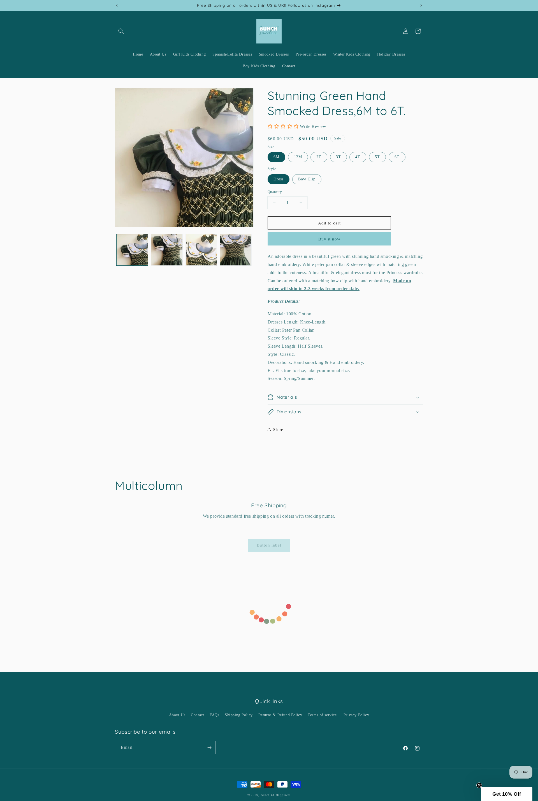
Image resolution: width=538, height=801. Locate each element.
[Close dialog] (318, 381)
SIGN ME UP (269, 422)
